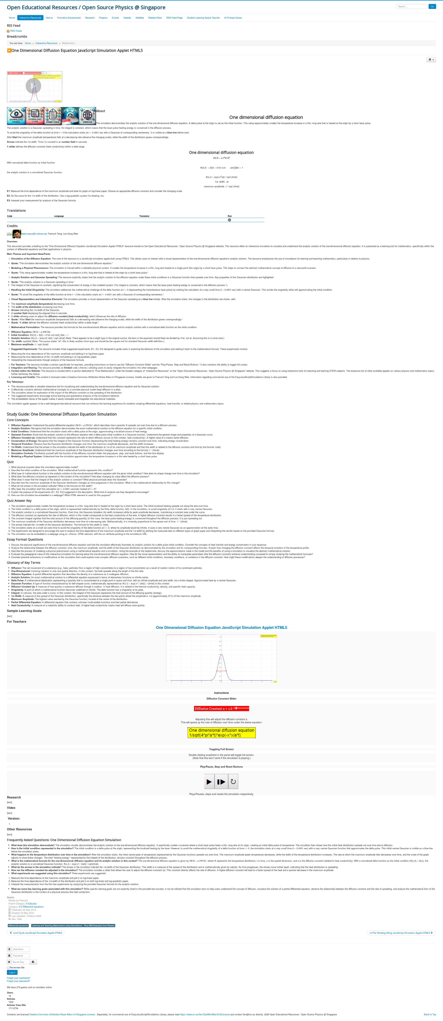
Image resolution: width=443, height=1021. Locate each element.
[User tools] (431, 59)
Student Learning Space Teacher (203, 17)
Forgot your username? (18, 977)
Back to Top (430, 1014)
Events (115, 17)
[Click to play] (229, 219)
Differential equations (18, 925)
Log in (12, 972)
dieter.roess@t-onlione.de (34, 233)
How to (49, 17)
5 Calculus (31, 903)
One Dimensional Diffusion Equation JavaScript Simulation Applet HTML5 (221, 627)
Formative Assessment (69, 17)
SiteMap (139, 17)
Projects (103, 17)
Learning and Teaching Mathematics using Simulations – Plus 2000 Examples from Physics (73, 925)
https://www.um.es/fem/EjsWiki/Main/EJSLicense (205, 1014)
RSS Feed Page (174, 17)
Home (12, 17)
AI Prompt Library (233, 17)
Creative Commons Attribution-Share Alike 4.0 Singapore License (62, 1014)
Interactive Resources (30, 17)
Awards (127, 17)
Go (432, 6)
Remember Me (17, 967)
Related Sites (155, 17)
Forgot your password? (18, 981)
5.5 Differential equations (31, 906)
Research (90, 17)
